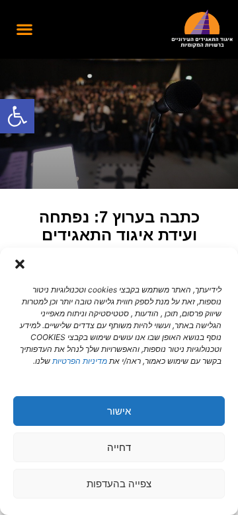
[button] (17, 116)
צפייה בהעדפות (119, 483)
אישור (119, 411)
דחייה (119, 447)
